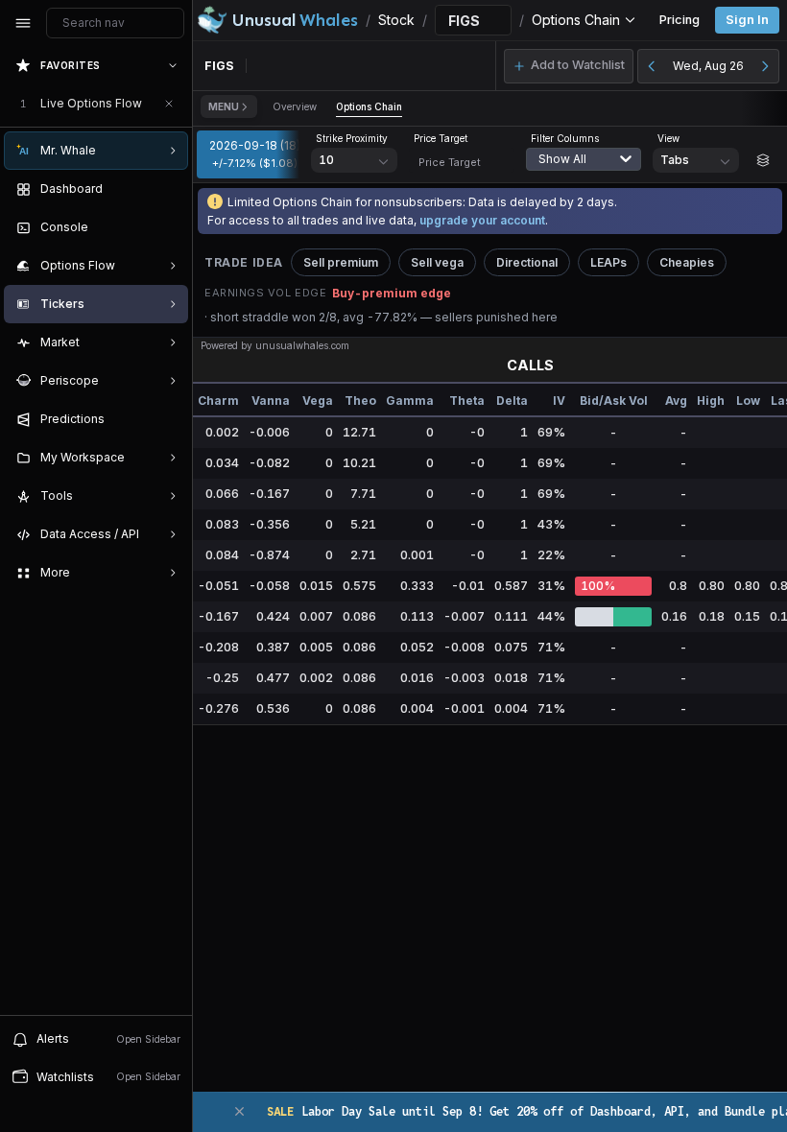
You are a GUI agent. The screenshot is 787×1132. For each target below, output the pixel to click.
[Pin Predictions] (168, 419)
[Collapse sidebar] (23, 23)
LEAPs (608, 262)
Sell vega (437, 262)
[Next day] (765, 66)
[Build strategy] (763, 160)
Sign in (747, 19)
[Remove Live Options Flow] (168, 103)
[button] (569, 66)
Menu (223, 106)
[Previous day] (651, 66)
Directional (527, 262)
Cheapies (686, 262)
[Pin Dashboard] (168, 189)
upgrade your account (482, 220)
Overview (295, 106)
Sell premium (340, 262)
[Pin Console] (168, 227)
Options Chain (369, 106)
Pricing (679, 19)
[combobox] (588, 170)
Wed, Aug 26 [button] (708, 66)
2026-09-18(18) (254, 153)
